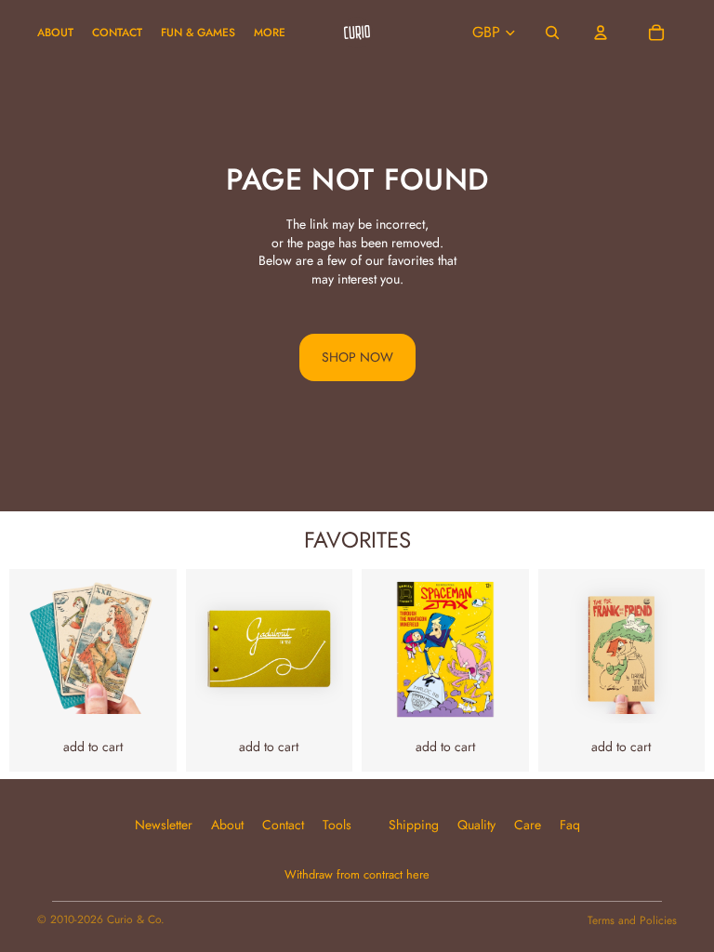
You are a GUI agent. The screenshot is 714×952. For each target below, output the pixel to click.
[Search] (552, 32)
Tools (337, 824)
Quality (476, 824)
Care (527, 824)
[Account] (600, 32)
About (227, 824)
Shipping (414, 824)
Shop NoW (357, 357)
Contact (283, 824)
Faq (570, 824)
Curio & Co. (136, 919)
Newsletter (163, 824)
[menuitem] (270, 33)
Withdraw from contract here (357, 874)
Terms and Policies (632, 920)
